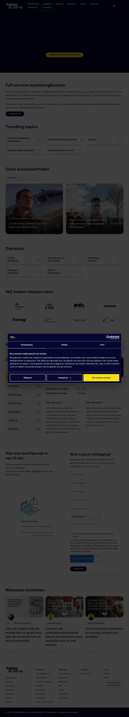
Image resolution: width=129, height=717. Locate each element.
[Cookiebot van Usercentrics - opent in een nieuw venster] (108, 337)
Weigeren (28, 378)
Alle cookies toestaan (101, 378)
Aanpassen (63, 378)
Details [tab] (64, 345)
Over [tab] (102, 345)
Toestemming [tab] (27, 345)
